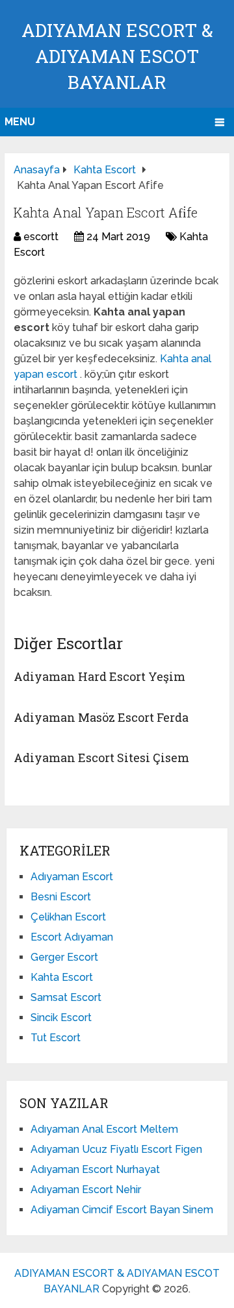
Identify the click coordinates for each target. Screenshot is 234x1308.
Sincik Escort (61, 1017)
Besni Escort (61, 897)
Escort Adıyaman (72, 937)
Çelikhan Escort (68, 917)
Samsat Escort (66, 997)
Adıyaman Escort (72, 876)
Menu (20, 122)
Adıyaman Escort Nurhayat (95, 1169)
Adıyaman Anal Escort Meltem (104, 1129)
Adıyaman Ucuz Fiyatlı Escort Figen (116, 1149)
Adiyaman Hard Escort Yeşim (99, 676)
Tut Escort (56, 1037)
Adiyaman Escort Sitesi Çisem (101, 757)
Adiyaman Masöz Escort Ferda (101, 717)
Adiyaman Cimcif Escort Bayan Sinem (122, 1209)
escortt (40, 236)
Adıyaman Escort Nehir (86, 1189)
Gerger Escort (64, 957)
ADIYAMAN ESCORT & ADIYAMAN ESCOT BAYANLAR (117, 56)
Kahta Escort (62, 977)
